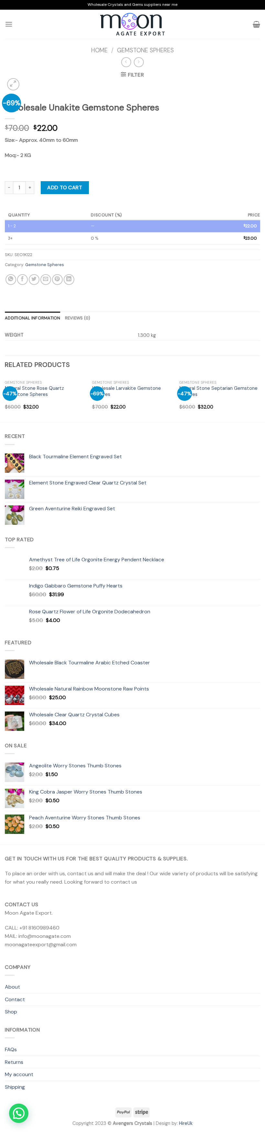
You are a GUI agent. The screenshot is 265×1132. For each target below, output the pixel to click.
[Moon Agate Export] (132, 24)
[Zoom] (13, 84)
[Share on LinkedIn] (69, 279)
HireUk (186, 1123)
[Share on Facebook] (22, 279)
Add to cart (64, 187)
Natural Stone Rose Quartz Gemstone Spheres (34, 391)
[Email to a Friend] (45, 279)
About (12, 986)
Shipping (15, 1087)
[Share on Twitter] (34, 279)
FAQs (11, 1049)
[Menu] (9, 24)
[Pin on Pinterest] (57, 279)
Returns (14, 1062)
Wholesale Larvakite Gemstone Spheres (126, 391)
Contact (15, 999)
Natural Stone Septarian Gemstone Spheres (218, 391)
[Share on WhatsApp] (10, 279)
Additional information (32, 318)
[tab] (32, 318)
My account (19, 1074)
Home (99, 50)
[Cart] (256, 24)
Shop (11, 1011)
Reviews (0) (77, 318)
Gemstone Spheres (145, 50)
